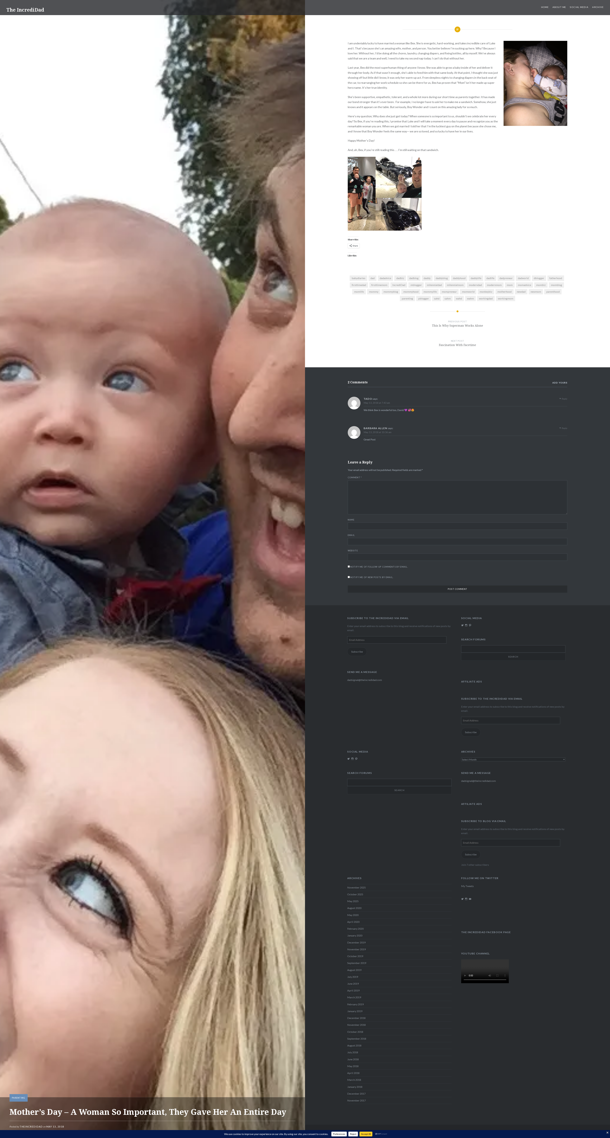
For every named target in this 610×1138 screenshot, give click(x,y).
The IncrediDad (25, 10)
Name (351, 519)
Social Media (579, 7)
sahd (436, 298)
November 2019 (356, 949)
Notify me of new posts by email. (371, 577)
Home (545, 7)
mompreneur (449, 291)
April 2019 (353, 990)
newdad (521, 291)
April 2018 (353, 1072)
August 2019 (354, 969)
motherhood (504, 291)
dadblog (414, 278)
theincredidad (31, 1126)
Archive (598, 7)
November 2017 (356, 1100)
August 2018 (354, 1045)
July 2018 (352, 1052)
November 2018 (356, 1024)
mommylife (430, 291)
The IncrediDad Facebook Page (486, 932)
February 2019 (355, 1004)
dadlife (490, 278)
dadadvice (385, 278)
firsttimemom (379, 284)
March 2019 (354, 997)
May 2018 (353, 1066)
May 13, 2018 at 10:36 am (377, 432)
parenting (407, 298)
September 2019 (356, 962)
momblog (556, 284)
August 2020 (354, 907)
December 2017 (356, 1093)
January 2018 (354, 1086)
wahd (459, 298)
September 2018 (356, 1038)
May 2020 (353, 914)
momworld (468, 291)
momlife (359, 291)
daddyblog (442, 278)
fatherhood (555, 278)
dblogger (539, 278)
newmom (536, 291)
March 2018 (354, 1079)
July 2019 (352, 976)
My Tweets (467, 886)
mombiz (541, 284)
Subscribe (357, 651)
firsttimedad (359, 284)
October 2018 (355, 1031)
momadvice (524, 284)
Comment (355, 477)
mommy (373, 291)
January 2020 (354, 935)
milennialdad (434, 284)
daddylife (476, 278)
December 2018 (356, 1017)
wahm (470, 298)
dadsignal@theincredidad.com (364, 679)
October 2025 (355, 894)
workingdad (486, 298)
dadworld (523, 278)
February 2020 (355, 928)
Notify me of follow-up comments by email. (379, 567)
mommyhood (410, 291)
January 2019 (354, 1011)
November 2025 (356, 887)
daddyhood (459, 278)
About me (559, 7)
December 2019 (356, 942)
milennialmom (455, 284)
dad (372, 278)
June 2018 (353, 1059)
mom (510, 284)
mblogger (416, 284)
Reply (564, 398)
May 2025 (353, 901)
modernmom (494, 284)
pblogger (423, 298)
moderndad (475, 284)
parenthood (553, 291)
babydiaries (358, 278)
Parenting (18, 1098)
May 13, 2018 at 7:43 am (377, 402)
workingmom (505, 298)
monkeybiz (486, 291)
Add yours (559, 382)
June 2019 (353, 983)
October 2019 (355, 956)
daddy (427, 278)
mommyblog (390, 291)
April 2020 (353, 921)
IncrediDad (398, 284)
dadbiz (400, 278)
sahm (447, 298)
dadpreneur (506, 278)
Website (353, 550)
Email (351, 535)
